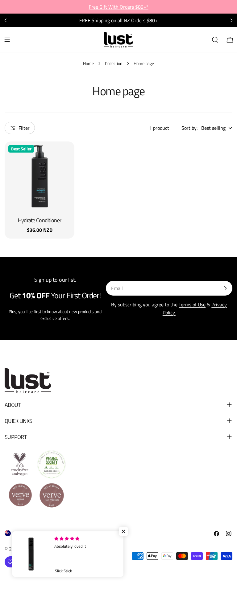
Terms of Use (192, 304)
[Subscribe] (225, 288)
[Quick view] (65, 155)
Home (88, 63)
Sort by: (189, 128)
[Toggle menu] (7, 40)
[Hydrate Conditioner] (39, 176)
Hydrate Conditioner (39, 220)
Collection (114, 63)
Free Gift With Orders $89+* (118, 6)
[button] (123, 531)
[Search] (215, 40)
